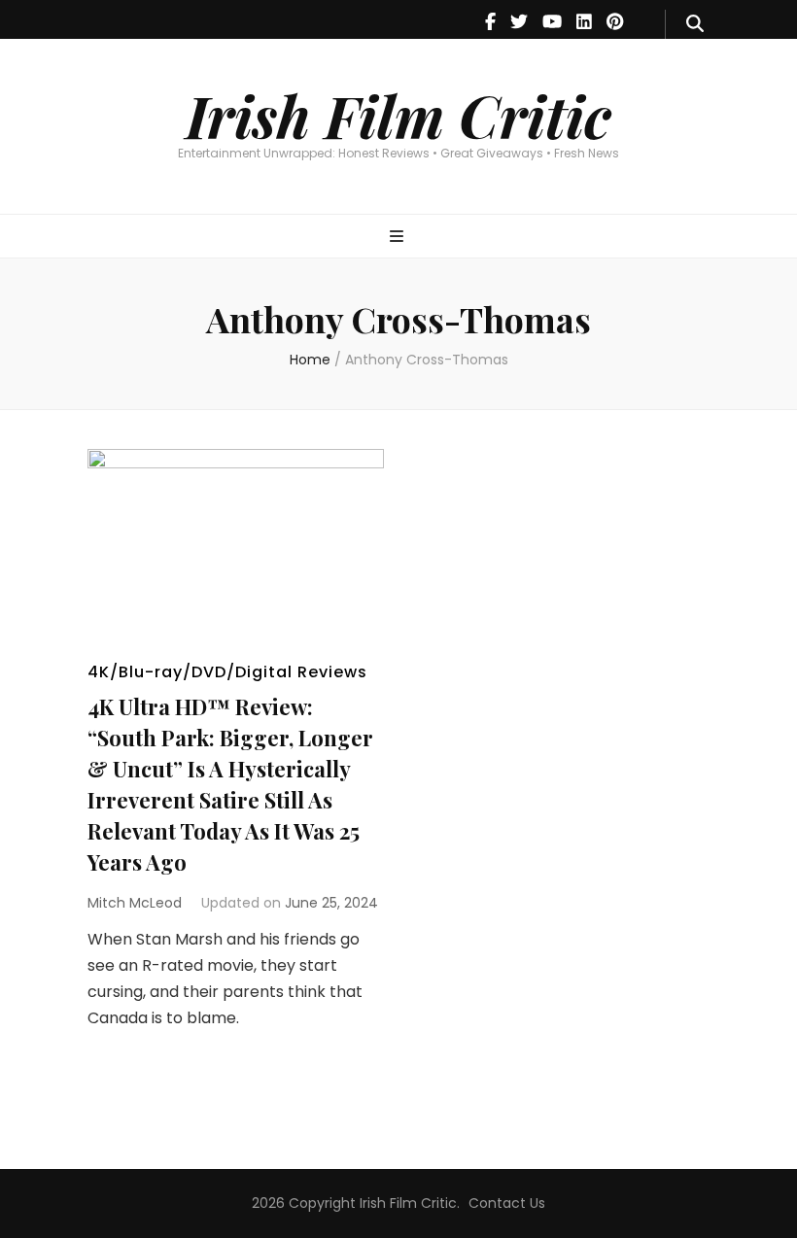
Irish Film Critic (398, 115)
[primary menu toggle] (399, 237)
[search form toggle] (695, 24)
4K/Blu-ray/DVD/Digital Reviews (227, 672)
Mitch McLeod (134, 902)
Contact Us (506, 1203)
